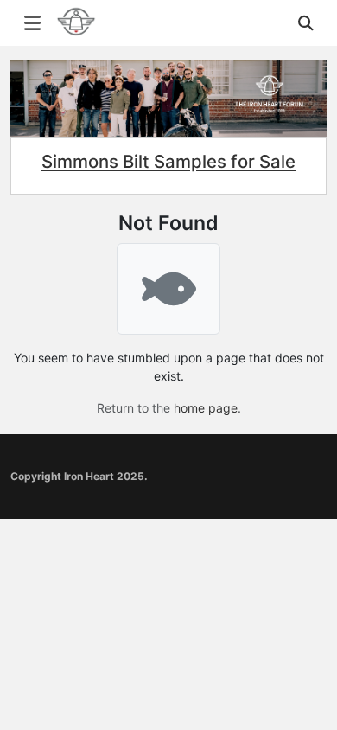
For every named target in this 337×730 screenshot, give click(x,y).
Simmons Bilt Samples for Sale (168, 161)
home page (206, 407)
